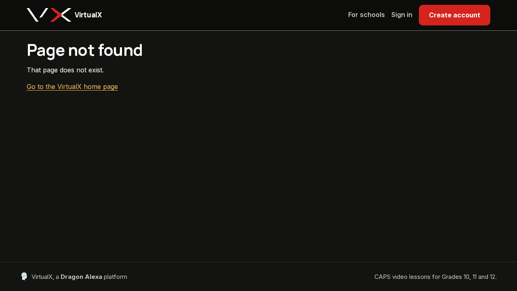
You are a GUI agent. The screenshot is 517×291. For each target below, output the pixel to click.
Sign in (401, 15)
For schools (366, 15)
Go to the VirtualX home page (72, 86)
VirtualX (88, 14)
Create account (454, 15)
